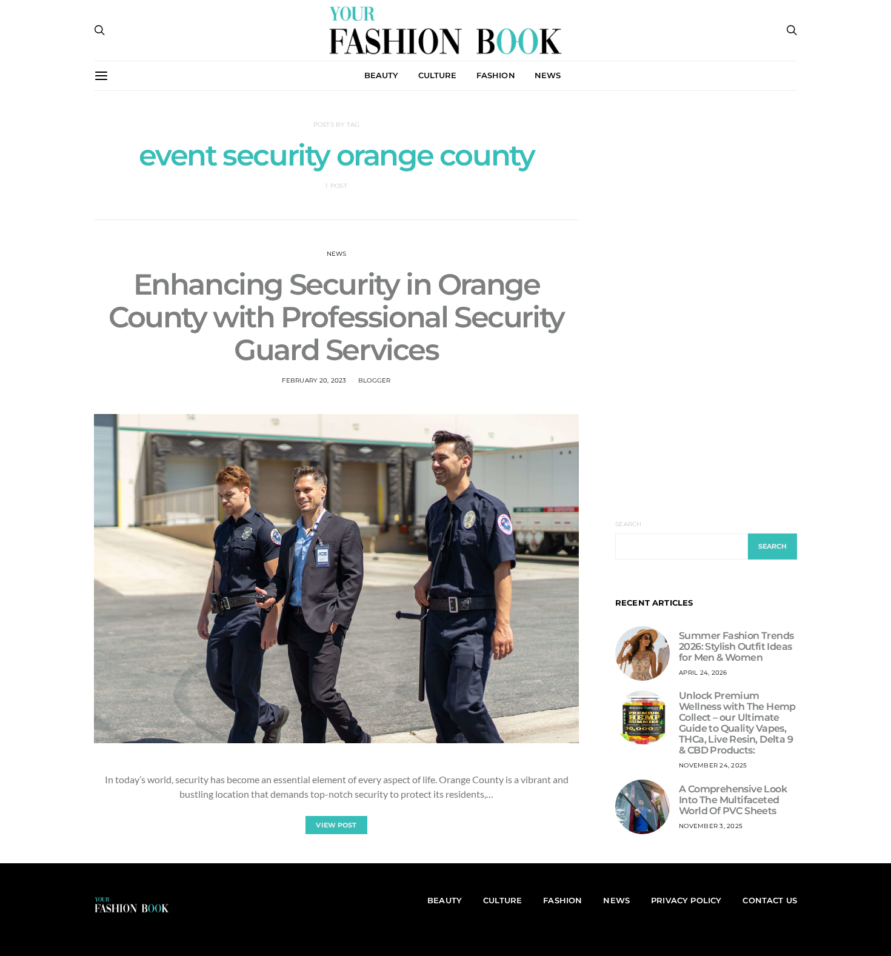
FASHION (495, 75)
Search (628, 524)
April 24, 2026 (703, 673)
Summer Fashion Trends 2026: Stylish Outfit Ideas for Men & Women (736, 646)
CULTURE (437, 75)
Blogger (374, 380)
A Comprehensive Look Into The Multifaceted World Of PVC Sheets (733, 800)
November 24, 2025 (713, 765)
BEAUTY (381, 75)
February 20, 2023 (314, 380)
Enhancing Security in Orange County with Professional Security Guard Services (336, 317)
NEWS (548, 75)
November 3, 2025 (711, 826)
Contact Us (770, 900)
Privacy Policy (686, 900)
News (337, 254)
